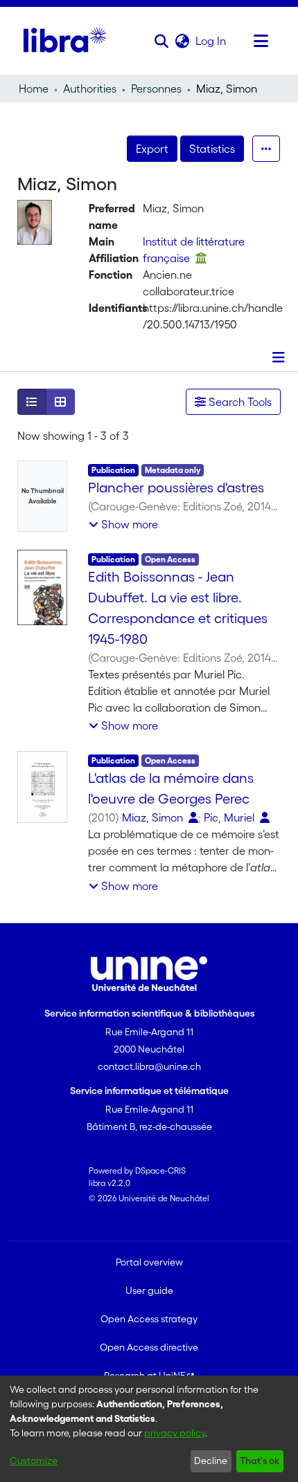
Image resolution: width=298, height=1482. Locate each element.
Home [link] (34, 88)
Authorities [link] (89, 88)
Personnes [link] (156, 88)
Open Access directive (149, 1347)
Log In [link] (211, 41)
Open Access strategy (149, 1318)
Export (152, 148)
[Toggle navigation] (260, 41)
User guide (149, 1290)
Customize (34, 1460)
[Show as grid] (60, 402)
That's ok (259, 1460)
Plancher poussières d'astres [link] (176, 487)
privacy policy (174, 1432)
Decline (210, 1460)
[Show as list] (31, 402)
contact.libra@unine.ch (149, 1066)
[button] (161, 41)
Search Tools (239, 402)
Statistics (212, 148)
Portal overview (149, 1262)
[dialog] (149, 1429)
